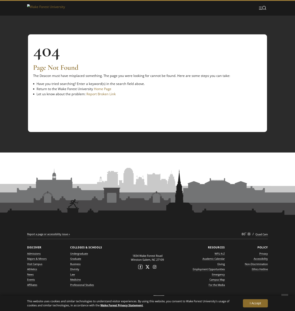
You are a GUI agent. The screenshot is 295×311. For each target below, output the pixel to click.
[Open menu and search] (262, 8)
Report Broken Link (101, 94)
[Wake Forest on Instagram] (154, 267)
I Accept (255, 303)
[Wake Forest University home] (46, 8)
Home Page (102, 89)
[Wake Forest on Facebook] (140, 267)
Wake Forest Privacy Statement (121, 305)
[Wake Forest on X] (147, 267)
